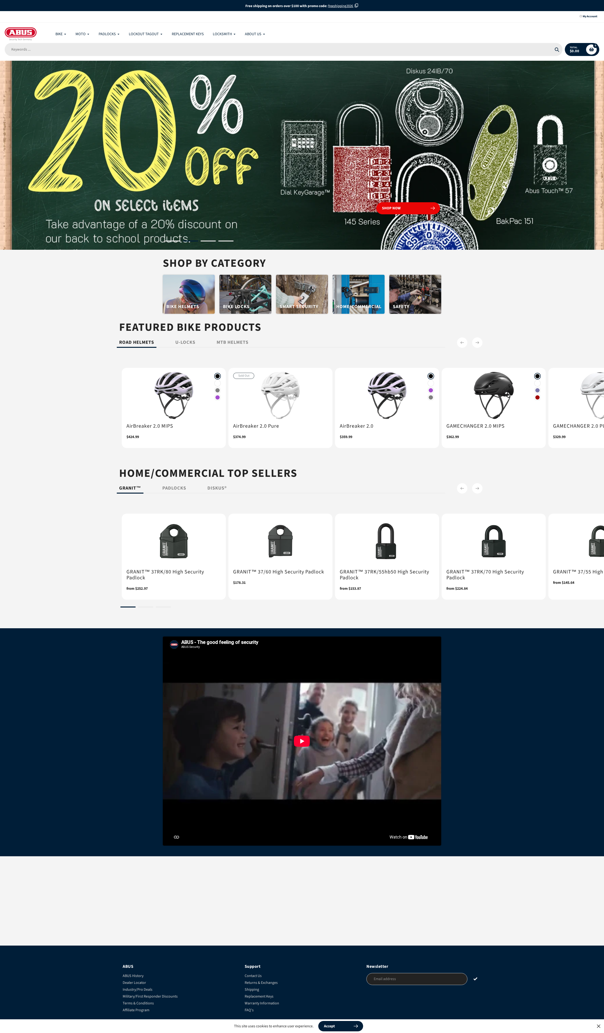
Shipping (252, 989)
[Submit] (475, 979)
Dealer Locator (134, 982)
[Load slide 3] (208, 242)
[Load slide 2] (190, 242)
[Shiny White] (217, 383)
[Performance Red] (537, 397)
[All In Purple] (217, 397)
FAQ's (249, 1010)
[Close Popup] (599, 1026)
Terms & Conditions (138, 1003)
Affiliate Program (136, 1010)
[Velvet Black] (217, 376)
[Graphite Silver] (217, 390)
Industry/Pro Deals (137, 989)
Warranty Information (262, 1003)
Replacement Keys (259, 996)
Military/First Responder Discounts (150, 996)
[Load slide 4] (226, 242)
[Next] (477, 342)
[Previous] (462, 342)
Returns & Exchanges (261, 982)
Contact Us (253, 975)
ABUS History (133, 975)
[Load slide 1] (172, 242)
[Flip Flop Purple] (537, 390)
